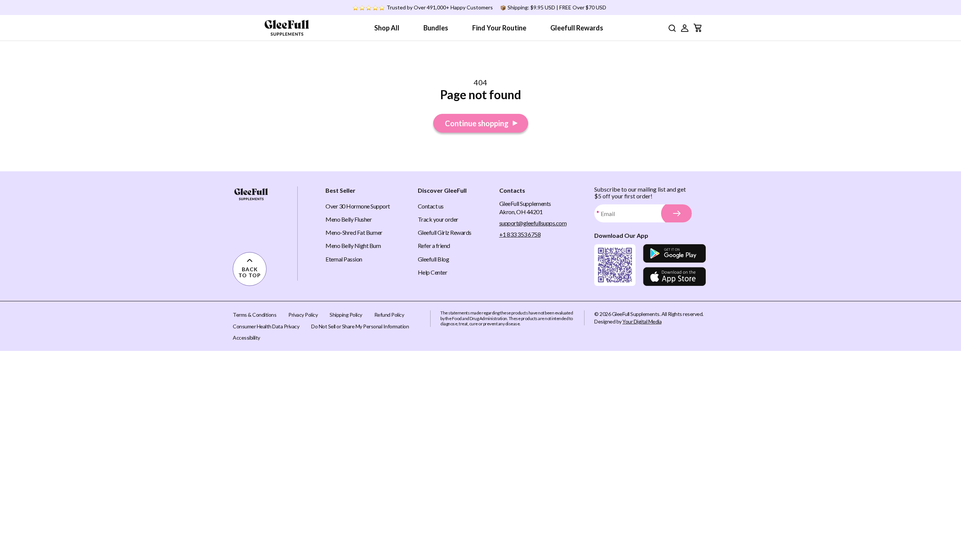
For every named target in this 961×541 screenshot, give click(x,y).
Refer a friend (434, 245)
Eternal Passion (343, 259)
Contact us (431, 206)
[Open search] (671, 28)
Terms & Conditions (254, 314)
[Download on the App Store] (674, 276)
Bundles (435, 28)
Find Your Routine (499, 28)
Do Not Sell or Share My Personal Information (360, 326)
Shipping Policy (346, 314)
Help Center (432, 272)
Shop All (386, 28)
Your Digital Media (641, 321)
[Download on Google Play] (674, 253)
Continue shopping (477, 123)
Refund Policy (389, 314)
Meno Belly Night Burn (353, 245)
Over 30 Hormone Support (357, 206)
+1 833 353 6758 (520, 234)
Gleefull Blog (433, 259)
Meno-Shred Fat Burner (354, 232)
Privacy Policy (303, 314)
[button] (684, 28)
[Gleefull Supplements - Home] (286, 27)
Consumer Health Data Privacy (266, 326)
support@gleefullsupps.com (533, 223)
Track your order (438, 219)
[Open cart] (697, 28)
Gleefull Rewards (576, 28)
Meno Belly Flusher (348, 219)
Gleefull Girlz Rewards (444, 232)
